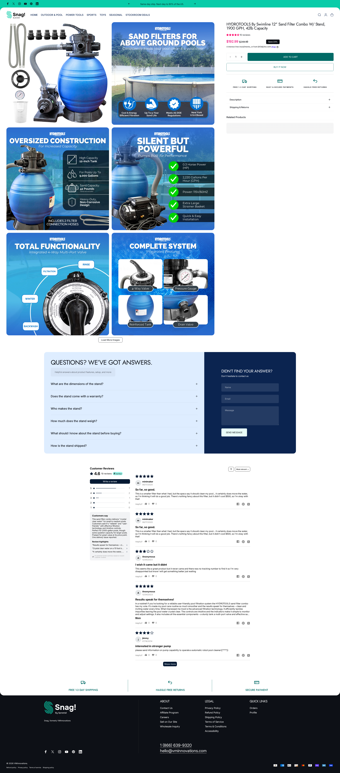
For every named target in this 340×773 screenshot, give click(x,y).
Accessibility (212, 731)
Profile (253, 712)
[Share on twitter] (248, 504)
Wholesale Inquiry (170, 726)
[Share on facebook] (238, 504)
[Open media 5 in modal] (57, 284)
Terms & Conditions (215, 726)
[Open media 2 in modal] (163, 73)
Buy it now (280, 67)
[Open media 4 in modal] (163, 178)
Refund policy (11, 767)
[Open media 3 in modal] (57, 178)
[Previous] (129, 3)
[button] (233, 35)
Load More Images (110, 340)
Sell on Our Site (168, 722)
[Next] (195, 3)
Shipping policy (48, 767)
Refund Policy (212, 712)
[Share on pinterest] (243, 504)
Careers (164, 717)
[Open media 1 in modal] (57, 73)
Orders (253, 708)
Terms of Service (214, 722)
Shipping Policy (213, 717)
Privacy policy (23, 767)
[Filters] (231, 469)
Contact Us (166, 708)
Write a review (110, 481)
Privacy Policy (213, 708)
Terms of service (35, 767)
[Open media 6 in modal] (163, 284)
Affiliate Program (169, 712)
